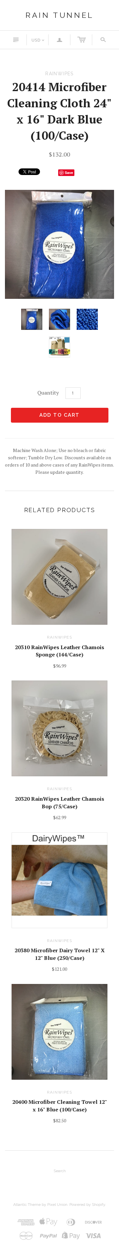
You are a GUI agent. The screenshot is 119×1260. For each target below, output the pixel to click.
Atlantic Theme (27, 1204)
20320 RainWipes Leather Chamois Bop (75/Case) (59, 802)
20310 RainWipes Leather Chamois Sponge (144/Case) (59, 651)
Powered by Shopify (87, 1204)
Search (60, 1171)
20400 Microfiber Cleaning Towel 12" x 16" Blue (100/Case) (59, 1105)
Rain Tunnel (59, 15)
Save (69, 172)
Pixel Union (57, 1204)
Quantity (48, 392)
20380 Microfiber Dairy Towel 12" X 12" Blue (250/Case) (60, 954)
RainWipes (59, 637)
